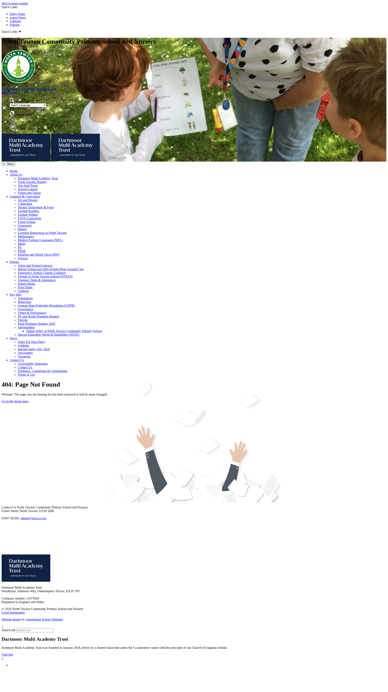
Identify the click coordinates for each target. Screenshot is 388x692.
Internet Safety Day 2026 (34, 349)
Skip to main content (15, 3)
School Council (28, 189)
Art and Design (27, 200)
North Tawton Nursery (32, 182)
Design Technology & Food (36, 207)
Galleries (15, 21)
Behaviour (24, 302)
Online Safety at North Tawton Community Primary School (64, 331)
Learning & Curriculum (25, 196)
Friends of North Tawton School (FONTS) (45, 276)
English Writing (28, 214)
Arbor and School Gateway (35, 265)
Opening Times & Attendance (37, 280)
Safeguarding (26, 327)
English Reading (28, 211)
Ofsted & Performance (32, 312)
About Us (16, 174)
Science (23, 258)
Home (14, 171)
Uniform (23, 291)
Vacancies (24, 356)
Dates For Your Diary (31, 342)
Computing (25, 203)
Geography (25, 225)
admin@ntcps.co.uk (33, 518)
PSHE (22, 251)
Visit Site (7, 654)
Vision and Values (29, 193)
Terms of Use (26, 374)
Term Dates (25, 287)
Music (22, 243)
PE (20, 247)
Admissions (25, 298)
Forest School (26, 222)
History (22, 229)
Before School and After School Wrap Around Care (51, 269)
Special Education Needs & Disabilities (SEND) (48, 334)
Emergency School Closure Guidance (42, 272)
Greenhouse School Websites (44, 619)
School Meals (26, 283)
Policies (15, 24)
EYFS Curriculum (29, 218)
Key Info (15, 294)
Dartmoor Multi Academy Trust (38, 178)
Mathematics (26, 236)
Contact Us (17, 360)
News (13, 338)
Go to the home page (15, 401)
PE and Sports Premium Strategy (39, 316)
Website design (11, 619)
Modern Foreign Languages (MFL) (40, 240)
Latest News (18, 17)
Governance (25, 309)
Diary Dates (17, 14)
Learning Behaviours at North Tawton (42, 233)
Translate (39, 108)
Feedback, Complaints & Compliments (42, 371)
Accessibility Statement (32, 363)
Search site (8, 630)
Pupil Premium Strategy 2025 (36, 323)
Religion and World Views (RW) (39, 254)
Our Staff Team (28, 185)
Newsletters (25, 352)
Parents (14, 262)
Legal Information (13, 612)
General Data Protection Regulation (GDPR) (46, 305)
